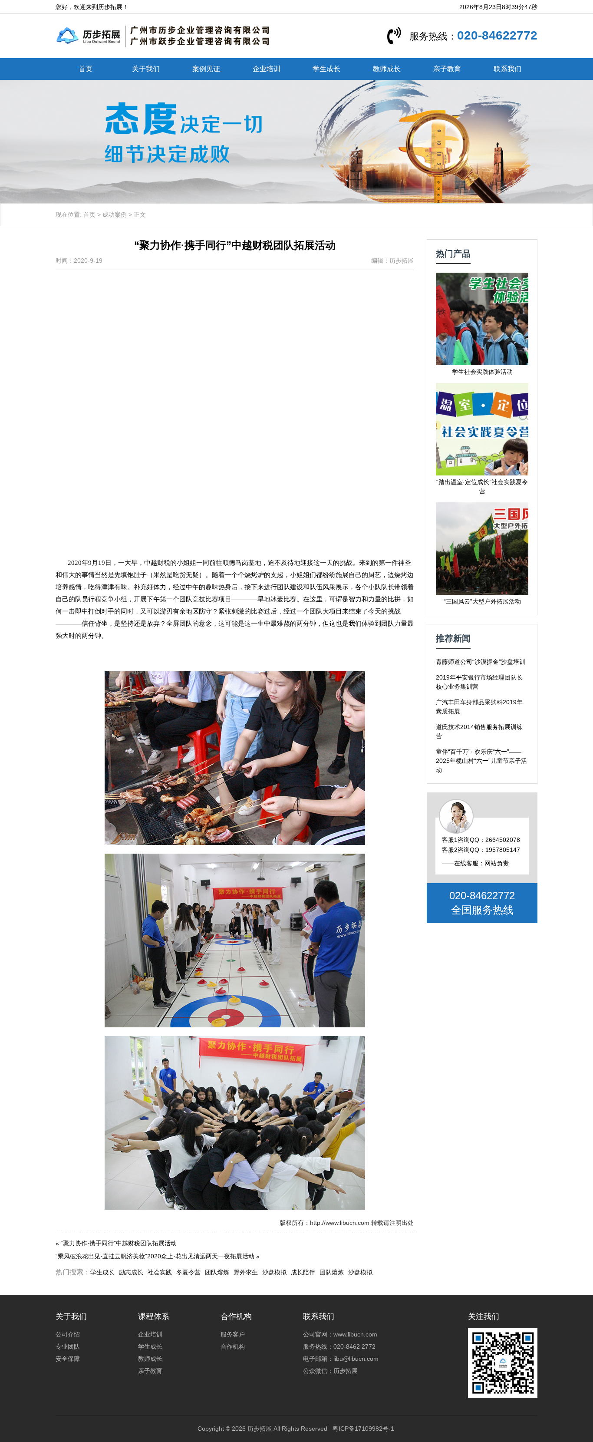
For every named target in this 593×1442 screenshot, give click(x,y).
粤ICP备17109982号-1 (363, 1428)
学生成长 (326, 69)
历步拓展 (259, 1428)
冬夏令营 (188, 1272)
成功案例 (114, 214)
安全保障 (68, 1358)
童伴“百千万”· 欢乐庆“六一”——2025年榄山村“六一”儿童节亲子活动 (481, 760)
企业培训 (266, 69)
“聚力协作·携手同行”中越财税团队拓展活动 (119, 1243)
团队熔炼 (217, 1272)
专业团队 (68, 1346)
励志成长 (131, 1272)
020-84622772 (497, 35)
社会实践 (160, 1272)
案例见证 (206, 69)
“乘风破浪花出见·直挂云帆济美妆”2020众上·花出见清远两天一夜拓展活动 (155, 1256)
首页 (85, 69)
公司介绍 (68, 1334)
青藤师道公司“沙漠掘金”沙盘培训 (480, 661)
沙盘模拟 (274, 1272)
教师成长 (387, 69)
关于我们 (146, 69)
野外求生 (246, 1272)
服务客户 (233, 1334)
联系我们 (507, 69)
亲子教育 (447, 69)
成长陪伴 (303, 1272)
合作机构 (233, 1346)
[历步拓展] (163, 35)
